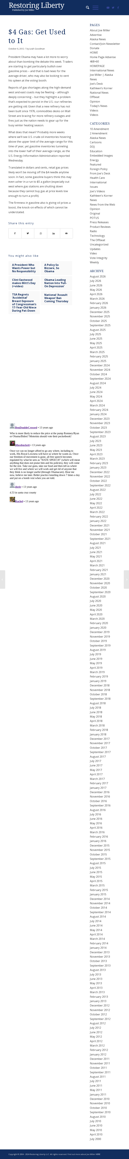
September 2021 (100, 539)
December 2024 (100, 365)
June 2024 (96, 392)
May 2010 (96, 1130)
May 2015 (96, 877)
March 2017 (97, 779)
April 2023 (96, 454)
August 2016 (98, 810)
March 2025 (97, 352)
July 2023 (95, 441)
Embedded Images (101, 155)
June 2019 (96, 659)
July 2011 (95, 1081)
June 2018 (96, 712)
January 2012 (98, 1054)
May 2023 (96, 450)
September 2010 (100, 1112)
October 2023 (98, 427)
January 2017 (98, 788)
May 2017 (96, 770)
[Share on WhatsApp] (40, 233)
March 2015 (97, 885)
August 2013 (98, 970)
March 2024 (97, 405)
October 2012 (98, 1014)
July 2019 (95, 654)
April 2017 (96, 774)
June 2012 (96, 1032)
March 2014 (97, 939)
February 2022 (99, 516)
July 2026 (95, 281)
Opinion (95, 101)
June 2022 (96, 499)
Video (93, 253)
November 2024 (100, 370)
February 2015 (99, 890)
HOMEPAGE (97, 66)
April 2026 (96, 294)
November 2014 (100, 903)
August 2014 (98, 916)
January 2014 (98, 948)
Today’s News (98, 106)
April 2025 (96, 347)
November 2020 (100, 583)
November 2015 (100, 850)
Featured (95, 164)
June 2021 (96, 552)
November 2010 (100, 1103)
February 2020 (99, 623)
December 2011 (100, 1059)
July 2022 (95, 494)
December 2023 (100, 419)
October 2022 (98, 481)
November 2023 (100, 423)
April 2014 (96, 934)
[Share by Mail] (66, 233)
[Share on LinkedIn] (53, 233)
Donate (94, 48)
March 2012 (97, 1045)
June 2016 (96, 819)
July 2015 (95, 868)
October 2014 (98, 907)
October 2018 (98, 694)
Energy (94, 160)
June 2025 (96, 338)
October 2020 (98, 587)
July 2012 (95, 1028)
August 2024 (98, 383)
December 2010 (100, 1099)
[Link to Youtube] (108, 7)
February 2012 (99, 1050)
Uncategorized (99, 244)
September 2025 (100, 325)
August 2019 (98, 650)
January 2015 (98, 894)
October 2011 (98, 1068)
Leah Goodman (37, 48)
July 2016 (95, 814)
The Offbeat (97, 240)
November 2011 (100, 1063)
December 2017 (100, 739)
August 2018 (98, 703)
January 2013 (98, 1001)
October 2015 (98, 854)
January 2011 (98, 1094)
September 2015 (100, 859)
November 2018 (100, 690)
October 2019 (98, 641)
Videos (94, 110)
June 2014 (96, 925)
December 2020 (100, 579)
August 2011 (98, 1077)
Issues (94, 187)
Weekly (94, 262)
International (98, 182)
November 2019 (100, 636)
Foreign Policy (99, 169)
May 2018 (96, 716)
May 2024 (96, 396)
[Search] (86, 7)
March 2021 (97, 565)
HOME (94, 52)
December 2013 (100, 952)
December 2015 (100, 845)
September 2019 (100, 645)
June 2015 (96, 872)
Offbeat (94, 97)
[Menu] (93, 7)
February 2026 (99, 303)
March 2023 (97, 458)
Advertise (96, 35)
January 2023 (98, 467)
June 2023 (96, 445)
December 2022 (100, 472)
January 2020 (98, 628)
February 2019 (99, 676)
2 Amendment (98, 133)
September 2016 (100, 805)
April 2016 (96, 828)
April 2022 (96, 507)
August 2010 (98, 1117)
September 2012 (100, 1019)
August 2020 (98, 596)
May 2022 (96, 503)
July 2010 (95, 1121)
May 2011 (96, 1090)
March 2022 (97, 512)
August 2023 (98, 436)
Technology (97, 236)
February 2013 (99, 997)
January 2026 (98, 307)
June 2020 (96, 605)
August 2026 (98, 276)
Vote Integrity (98, 258)
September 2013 (100, 965)
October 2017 (98, 748)
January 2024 (98, 414)
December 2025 (100, 312)
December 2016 (100, 792)
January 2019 (98, 681)
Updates (95, 249)
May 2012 (96, 1036)
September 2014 (100, 912)
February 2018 (99, 730)
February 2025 (99, 356)
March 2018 (97, 725)
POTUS (94, 218)
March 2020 (97, 619)
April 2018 (96, 721)
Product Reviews (100, 227)
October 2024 (98, 374)
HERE (98, 1154)
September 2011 (100, 1072)
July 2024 (95, 387)
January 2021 (98, 574)
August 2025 (98, 330)
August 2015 (98, 863)
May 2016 (96, 823)
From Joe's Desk (100, 173)
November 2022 (100, 476)
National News (99, 92)
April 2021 (96, 561)
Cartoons (96, 142)
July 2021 (95, 548)
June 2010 (96, 1125)
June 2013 (96, 979)
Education (96, 151)
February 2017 (99, 783)
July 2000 (95, 1139)
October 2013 (98, 961)
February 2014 (99, 943)
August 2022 (98, 490)
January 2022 (98, 521)
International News (102, 70)
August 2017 (98, 756)
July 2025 (95, 334)
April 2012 (96, 1041)
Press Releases (99, 222)
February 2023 (99, 463)
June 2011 (96, 1085)
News (93, 200)
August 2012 (98, 1023)
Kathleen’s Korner (101, 88)
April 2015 (96, 881)
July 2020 (95, 601)
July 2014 (95, 921)
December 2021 (100, 525)
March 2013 (97, 992)
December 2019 (100, 632)
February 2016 (99, 836)
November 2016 (100, 796)
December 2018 (100, 685)
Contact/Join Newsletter (105, 44)
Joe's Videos (97, 191)
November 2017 (100, 743)
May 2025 (96, 343)
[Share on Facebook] (15, 233)
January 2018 (98, 734)
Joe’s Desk (96, 84)
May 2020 (96, 610)
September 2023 (100, 432)
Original (95, 213)
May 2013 (96, 983)
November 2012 (100, 1010)
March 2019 (97, 672)
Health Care (97, 178)
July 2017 (95, 761)
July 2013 (95, 974)
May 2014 (96, 930)
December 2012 (100, 1005)
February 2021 (99, 570)
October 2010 (98, 1108)
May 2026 (96, 290)
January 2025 (98, 361)
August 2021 (98, 543)
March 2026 (97, 299)
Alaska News (98, 39)
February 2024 (99, 410)
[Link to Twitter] (113, 7)
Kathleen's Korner (101, 195)
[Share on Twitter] (28, 233)
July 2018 (95, 707)
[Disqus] (44, 372)
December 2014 (100, 899)
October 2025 (98, 321)
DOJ (92, 146)
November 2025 (100, 316)
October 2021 (98, 534)
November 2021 (100, 530)
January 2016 (98, 841)
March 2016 (97, 832)
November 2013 (100, 956)
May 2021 (96, 556)
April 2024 (96, 401)
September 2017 (100, 752)
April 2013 (96, 988)
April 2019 (96, 668)
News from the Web (102, 204)
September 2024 (100, 378)
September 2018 (100, 699)
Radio (93, 231)
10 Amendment (99, 129)
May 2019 (96, 663)
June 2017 (96, 765)
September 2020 (100, 592)
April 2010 (96, 1134)
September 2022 (100, 485)
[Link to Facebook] (118, 7)
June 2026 (96, 285)
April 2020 (96, 614)
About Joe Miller (100, 30)
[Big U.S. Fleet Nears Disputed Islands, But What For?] (2, 579)
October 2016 (98, 801)
